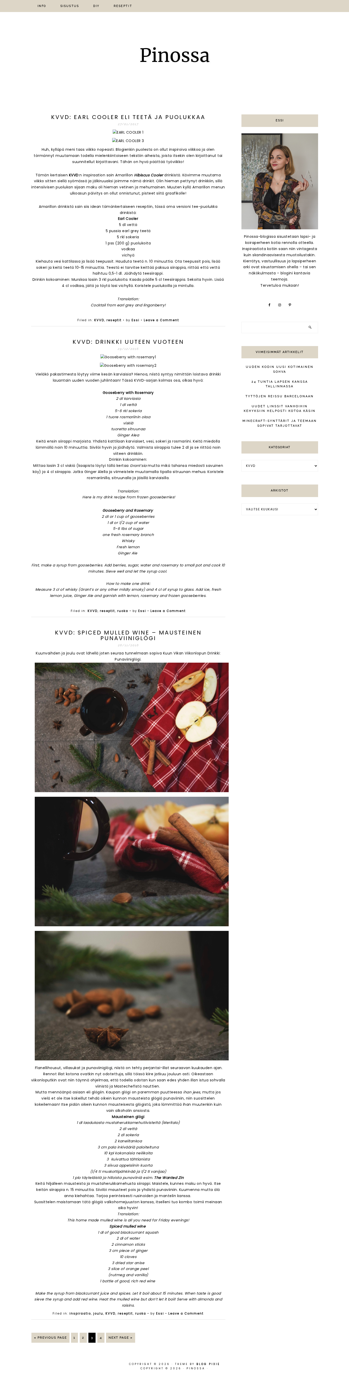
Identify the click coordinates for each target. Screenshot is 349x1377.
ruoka (122, 611)
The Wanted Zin (169, 1177)
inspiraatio (80, 1313)
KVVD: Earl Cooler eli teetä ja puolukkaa (128, 117)
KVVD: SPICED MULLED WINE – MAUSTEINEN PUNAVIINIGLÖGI (128, 635)
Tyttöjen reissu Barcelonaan (280, 396)
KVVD (74, 175)
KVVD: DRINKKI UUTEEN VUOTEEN (128, 342)
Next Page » (121, 1337)
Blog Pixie (208, 1364)
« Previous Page (50, 1337)
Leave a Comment (161, 320)
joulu (98, 1313)
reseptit (114, 320)
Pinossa (174, 57)
